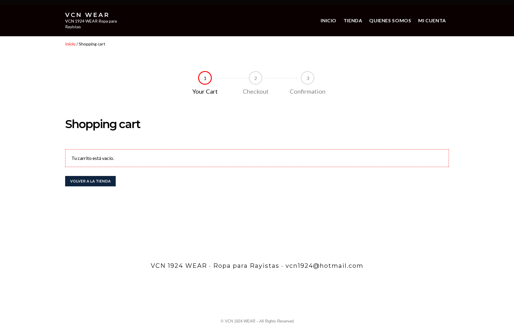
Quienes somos (390, 20)
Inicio (328, 20)
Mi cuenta (432, 20)
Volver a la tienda (90, 181)
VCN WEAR (87, 14)
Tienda (353, 20)
